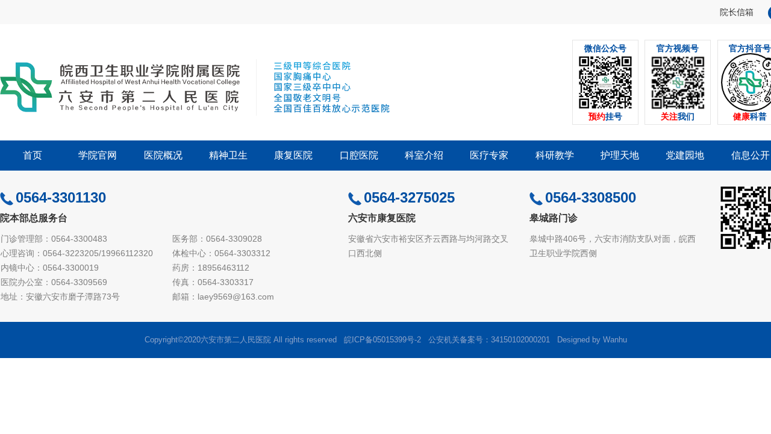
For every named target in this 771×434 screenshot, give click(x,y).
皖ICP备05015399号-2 (382, 339)
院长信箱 (737, 12)
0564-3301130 (61, 197)
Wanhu (615, 339)
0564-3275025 (409, 197)
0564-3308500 (590, 197)
